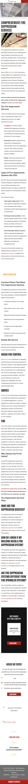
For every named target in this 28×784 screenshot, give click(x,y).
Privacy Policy (15, 775)
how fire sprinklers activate (9, 598)
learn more (12, 694)
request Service (14, 781)
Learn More (12, 643)
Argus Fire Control (6, 359)
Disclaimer (6, 775)
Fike (2, 426)
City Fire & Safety (13, 72)
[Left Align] (12, 1)
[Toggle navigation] (2, 1)
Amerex (3, 395)
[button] (24, 631)
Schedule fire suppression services (12, 489)
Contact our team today (14, 102)
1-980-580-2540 (14, 737)
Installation (7, 125)
